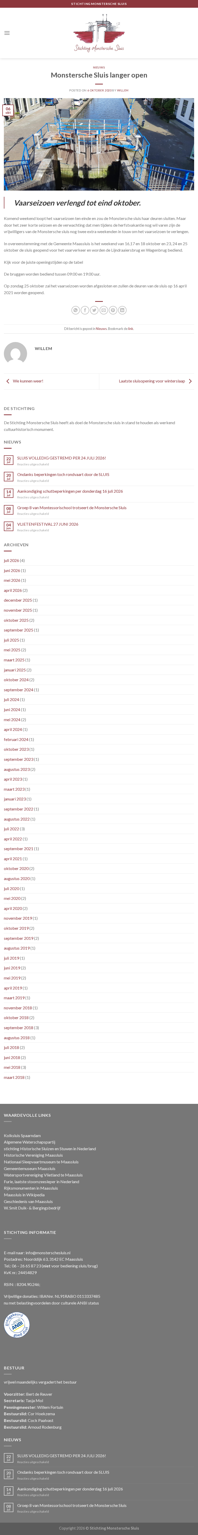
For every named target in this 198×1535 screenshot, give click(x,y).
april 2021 (13, 858)
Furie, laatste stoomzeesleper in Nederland (41, 1181)
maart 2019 (14, 997)
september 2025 (18, 629)
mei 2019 (12, 977)
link (130, 329)
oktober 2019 (16, 928)
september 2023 (18, 759)
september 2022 (18, 808)
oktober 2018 (16, 1017)
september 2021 (18, 848)
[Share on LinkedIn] (122, 310)
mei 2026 (12, 580)
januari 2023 (15, 798)
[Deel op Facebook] (85, 310)
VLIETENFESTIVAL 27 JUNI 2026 (47, 524)
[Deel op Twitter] (94, 310)
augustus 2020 (17, 878)
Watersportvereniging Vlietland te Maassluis (43, 1174)
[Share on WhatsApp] (75, 310)
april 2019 (13, 987)
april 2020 (13, 908)
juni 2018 (12, 1057)
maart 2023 (14, 789)
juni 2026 (12, 570)
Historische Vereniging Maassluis (33, 1155)
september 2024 (18, 689)
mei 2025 (12, 649)
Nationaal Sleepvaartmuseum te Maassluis (41, 1161)
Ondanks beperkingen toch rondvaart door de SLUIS (63, 474)
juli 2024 (11, 699)
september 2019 (18, 938)
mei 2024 (12, 719)
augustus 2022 (17, 818)
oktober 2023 (16, 749)
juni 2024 (12, 709)
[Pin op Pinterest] (113, 310)
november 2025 (18, 610)
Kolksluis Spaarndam (22, 1135)
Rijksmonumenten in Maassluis (31, 1188)
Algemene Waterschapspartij (29, 1141)
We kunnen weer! (27, 381)
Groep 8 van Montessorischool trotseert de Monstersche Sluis (72, 507)
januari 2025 (15, 669)
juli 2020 (11, 888)
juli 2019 (11, 958)
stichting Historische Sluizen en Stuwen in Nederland (50, 1148)
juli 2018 (11, 1047)
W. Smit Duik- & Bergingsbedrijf (32, 1207)
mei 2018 (12, 1067)
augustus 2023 (17, 769)
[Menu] (7, 33)
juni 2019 (12, 967)
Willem (123, 90)
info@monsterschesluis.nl (48, 1252)
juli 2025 (11, 639)
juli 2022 (11, 828)
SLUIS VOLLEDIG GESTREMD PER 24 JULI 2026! (61, 457)
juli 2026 (11, 560)
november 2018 (18, 1007)
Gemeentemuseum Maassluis (29, 1168)
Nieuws (99, 67)
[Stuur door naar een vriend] (104, 310)
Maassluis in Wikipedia (24, 1194)
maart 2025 (14, 659)
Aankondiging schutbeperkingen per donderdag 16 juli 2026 (70, 491)
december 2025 (18, 600)
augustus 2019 (17, 947)
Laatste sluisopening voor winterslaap (152, 381)
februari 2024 (16, 739)
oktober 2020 (16, 868)
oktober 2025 (16, 620)
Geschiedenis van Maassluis (28, 1201)
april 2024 (13, 729)
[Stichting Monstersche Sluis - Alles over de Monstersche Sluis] (99, 33)
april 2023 (13, 779)
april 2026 (13, 590)
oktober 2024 (16, 679)
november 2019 (18, 918)
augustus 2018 (17, 1037)
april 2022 (13, 838)
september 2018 (18, 1027)
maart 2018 (14, 1077)
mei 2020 (12, 898)
